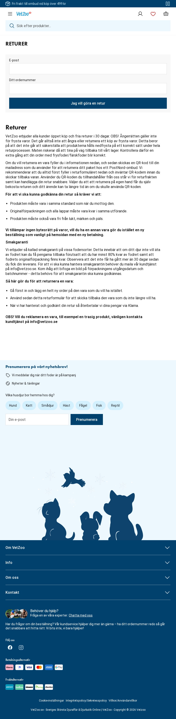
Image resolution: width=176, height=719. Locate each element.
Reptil (115, 405)
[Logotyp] (23, 14)
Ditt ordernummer (22, 80)
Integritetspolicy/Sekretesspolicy (86, 700)
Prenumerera (86, 419)
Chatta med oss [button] (81, 615)
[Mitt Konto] (140, 13)
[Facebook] (10, 647)
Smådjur (47, 405)
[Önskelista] (153, 13)
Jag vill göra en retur (88, 103)
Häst (66, 405)
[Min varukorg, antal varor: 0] (165, 13)
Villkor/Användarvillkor (123, 700)
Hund (13, 405)
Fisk (99, 405)
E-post (14, 60)
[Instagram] (21, 647)
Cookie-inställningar (51, 700)
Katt (29, 405)
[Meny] (10, 13)
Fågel (83, 405)
